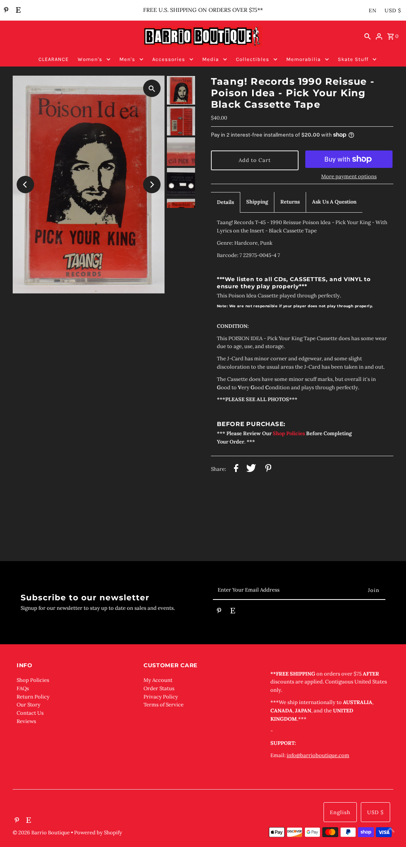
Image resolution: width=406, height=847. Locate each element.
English (340, 812)
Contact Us (30, 713)
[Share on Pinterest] (268, 469)
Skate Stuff (353, 59)
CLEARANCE (53, 59)
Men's (127, 59)
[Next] (152, 184)
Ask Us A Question (334, 201)
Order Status (159, 688)
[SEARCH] (367, 36)
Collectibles (252, 59)
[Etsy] (17, 11)
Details (225, 202)
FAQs (23, 688)
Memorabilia (303, 59)
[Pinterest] (5, 11)
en (373, 10)
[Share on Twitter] (251, 469)
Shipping (257, 201)
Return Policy (33, 696)
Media (210, 59)
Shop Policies (33, 680)
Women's (90, 59)
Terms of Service (164, 704)
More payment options (349, 176)
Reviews (26, 721)
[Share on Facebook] (236, 469)
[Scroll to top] (390, 831)
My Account (158, 680)
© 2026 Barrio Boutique (42, 832)
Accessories (168, 59)
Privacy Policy (161, 696)
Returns (290, 201)
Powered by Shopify (98, 832)
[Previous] (25, 184)
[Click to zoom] (152, 88)
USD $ (393, 10)
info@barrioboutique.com (318, 755)
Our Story (28, 704)
